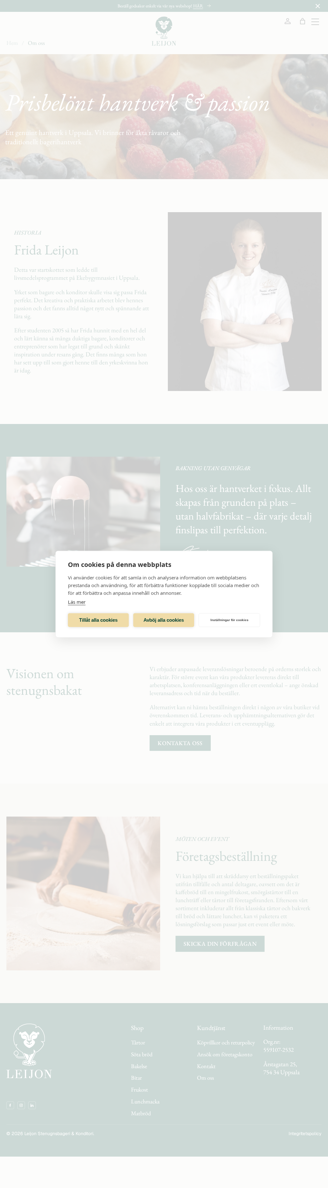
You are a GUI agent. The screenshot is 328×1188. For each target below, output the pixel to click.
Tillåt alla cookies (98, 620)
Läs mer (77, 601)
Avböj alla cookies (164, 620)
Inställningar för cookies (229, 620)
